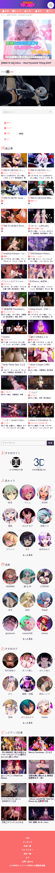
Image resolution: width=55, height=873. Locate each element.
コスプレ (6, 287)
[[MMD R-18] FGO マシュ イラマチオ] (30, 173)
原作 (40, 11)
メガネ (5, 178)
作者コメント (9, 112)
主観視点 (36, 233)
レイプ (11, 178)
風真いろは (39, 228)
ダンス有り (15, 287)
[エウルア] (30, 395)
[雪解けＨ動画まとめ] (30, 340)
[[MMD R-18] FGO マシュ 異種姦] (3, 173)
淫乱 (16, 317)
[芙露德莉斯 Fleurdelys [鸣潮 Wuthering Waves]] (3, 312)
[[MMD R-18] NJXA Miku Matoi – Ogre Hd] (30, 201)
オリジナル (35, 312)
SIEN (21, 134)
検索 (50, 443)
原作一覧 (27, 854)
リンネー (7, 423)
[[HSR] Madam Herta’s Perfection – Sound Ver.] (30, 256)
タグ (51, 11)
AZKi (32, 228)
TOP (28, 838)
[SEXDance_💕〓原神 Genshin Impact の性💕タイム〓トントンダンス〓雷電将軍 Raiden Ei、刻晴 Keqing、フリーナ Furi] (41, 284)
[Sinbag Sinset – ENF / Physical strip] (30, 312)
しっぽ (47, 342)
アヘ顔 (32, 259)
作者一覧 (27, 846)
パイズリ (49, 287)
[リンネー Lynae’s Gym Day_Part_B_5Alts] (3, 423)
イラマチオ (34, 176)
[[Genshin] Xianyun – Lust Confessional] (3, 256)
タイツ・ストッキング (44, 259)
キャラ (18, 11)
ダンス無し (21, 176)
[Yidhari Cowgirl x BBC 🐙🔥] (30, 367)
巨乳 (9, 289)
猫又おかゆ (35, 340)
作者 (7, 11)
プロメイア (8, 340)
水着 (21, 394)
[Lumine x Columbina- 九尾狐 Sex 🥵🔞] (30, 423)
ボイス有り (16, 314)
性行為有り (19, 178)
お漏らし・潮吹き (15, 426)
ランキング (27, 842)
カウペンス (8, 284)
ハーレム (42, 231)
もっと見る (28, 555)
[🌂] (3, 392)
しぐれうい (8, 392)
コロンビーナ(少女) (37, 423)
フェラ (41, 178)
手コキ (47, 289)
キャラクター (27, 850)
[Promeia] (3, 340)
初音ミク (34, 201)
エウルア (34, 395)
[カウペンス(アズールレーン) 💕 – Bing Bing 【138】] (3, 284)
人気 (29, 11)
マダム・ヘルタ (36, 256)
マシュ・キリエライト (12, 173)
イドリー (34, 367)
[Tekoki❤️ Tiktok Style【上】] (14, 367)
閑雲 (5, 256)
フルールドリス (9, 312)
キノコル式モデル (9, 176)
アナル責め (34, 426)
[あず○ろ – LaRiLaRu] (30, 228)
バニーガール (44, 261)
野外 (20, 317)
